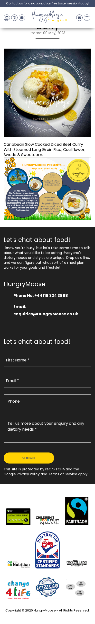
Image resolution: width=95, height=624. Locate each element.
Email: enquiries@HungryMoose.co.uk (45, 310)
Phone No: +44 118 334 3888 (40, 295)
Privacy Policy (47, 616)
